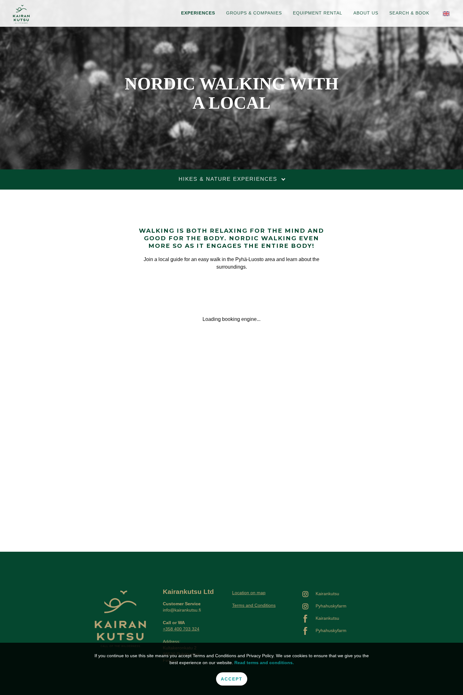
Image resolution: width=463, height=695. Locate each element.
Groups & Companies (254, 12)
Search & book (409, 12)
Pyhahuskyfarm (331, 605)
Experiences (198, 12)
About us (365, 12)
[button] (446, 13)
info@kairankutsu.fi (182, 609)
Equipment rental (317, 12)
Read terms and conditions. (264, 662)
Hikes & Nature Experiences (229, 179)
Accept (232, 678)
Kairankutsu (327, 593)
